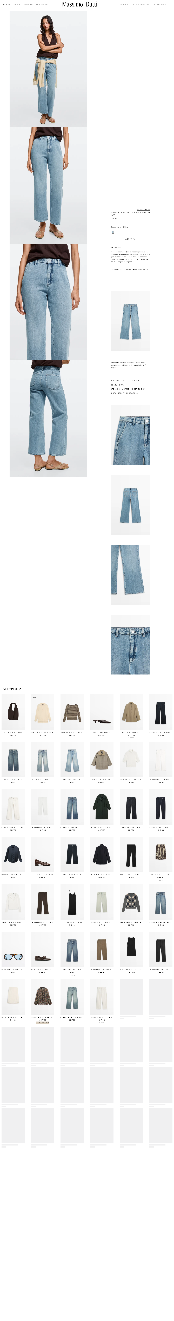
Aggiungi (130, 239)
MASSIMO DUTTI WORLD (36, 4)
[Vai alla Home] (80, 4)
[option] (113, 232)
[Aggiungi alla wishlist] (149, 212)
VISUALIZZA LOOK (143, 209)
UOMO (17, 4)
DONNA (6, 4)
